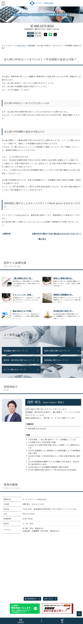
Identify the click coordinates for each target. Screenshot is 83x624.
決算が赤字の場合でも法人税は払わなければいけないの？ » (56, 233)
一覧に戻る (41, 238)
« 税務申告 (6, 233)
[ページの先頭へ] (79, 613)
